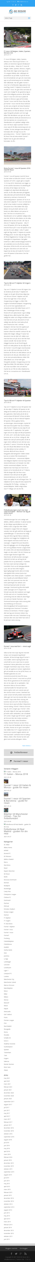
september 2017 (9, 1101)
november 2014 (9, 1201)
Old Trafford (8, 1014)
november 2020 (9, 1096)
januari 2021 (8, 1090)
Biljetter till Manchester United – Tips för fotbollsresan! (16, 816)
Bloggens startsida (11, 1248)
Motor (6, 1006)
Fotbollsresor (21, 752)
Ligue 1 (6, 970)
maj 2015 (7, 1183)
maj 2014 (7, 1216)
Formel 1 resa (8, 929)
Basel (5, 868)
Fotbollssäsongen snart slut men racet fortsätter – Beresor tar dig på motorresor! (17, 511)
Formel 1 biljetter (9, 927)
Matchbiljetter (8, 988)
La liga (6, 959)
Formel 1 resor (20, 761)
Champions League (10, 894)
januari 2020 (8, 1099)
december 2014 (9, 1198)
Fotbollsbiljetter (9, 941)
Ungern (6, 1058)
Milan (5, 994)
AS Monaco (7, 856)
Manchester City (9, 979)
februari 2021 (8, 1087)
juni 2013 (7, 1239)
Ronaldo (6, 1035)
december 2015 (9, 1163)
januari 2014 (8, 1227)
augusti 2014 (8, 1210)
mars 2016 (7, 1154)
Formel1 (6, 935)
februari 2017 (8, 1122)
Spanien (6, 1049)
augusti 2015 (8, 1175)
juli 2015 (6, 1178)
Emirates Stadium (9, 909)
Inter (5, 953)
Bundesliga (7, 888)
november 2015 (9, 1166)
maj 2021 (7, 1078)
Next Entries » (26, 746)
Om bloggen (24, 1248)
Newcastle (7, 1011)
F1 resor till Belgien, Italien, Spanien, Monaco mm (17, 52)
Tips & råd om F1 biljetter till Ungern (17, 283)
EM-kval (6, 906)
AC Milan (6, 845)
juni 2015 (7, 1181)
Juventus (6, 956)
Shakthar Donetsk (9, 1044)
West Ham (7, 1067)
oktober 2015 (8, 1169)
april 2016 (7, 1151)
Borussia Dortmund (10, 880)
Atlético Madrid (8, 859)
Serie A (6, 1041)
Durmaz (6, 903)
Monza (6, 1000)
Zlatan (6, 1070)
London (6, 976)
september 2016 (9, 1137)
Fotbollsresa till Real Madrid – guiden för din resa (16, 831)
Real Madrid (7, 1026)
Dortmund (7, 900)
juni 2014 (7, 1213)
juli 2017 (6, 1107)
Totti (5, 1055)
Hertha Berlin (8, 950)
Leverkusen (7, 968)
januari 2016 (8, 1160)
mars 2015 (7, 1189)
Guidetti (6, 947)
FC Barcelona (8, 924)
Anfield (6, 850)
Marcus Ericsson (9, 985)
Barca (6, 862)
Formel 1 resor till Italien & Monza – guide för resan (17, 786)
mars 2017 (7, 1119)
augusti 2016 (8, 1140)
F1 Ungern (7, 921)
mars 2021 (7, 1084)
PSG (5, 1023)
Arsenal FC (7, 853)
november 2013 (9, 1233)
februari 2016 (8, 1157)
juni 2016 (7, 1145)
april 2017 (7, 1116)
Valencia (6, 1061)
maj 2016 (7, 1148)
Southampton (8, 1047)
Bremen (6, 883)
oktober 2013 (8, 1236)
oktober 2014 (8, 1204)
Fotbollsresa (8, 944)
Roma (6, 1032)
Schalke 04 (7, 1038)
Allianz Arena (8, 847)
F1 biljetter (7, 918)
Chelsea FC (7, 897)
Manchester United (10, 982)
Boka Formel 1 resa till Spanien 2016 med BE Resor (17, 169)
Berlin (5, 877)
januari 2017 (8, 1125)
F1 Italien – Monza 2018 (16, 774)
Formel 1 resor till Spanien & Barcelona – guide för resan (17, 800)
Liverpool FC (8, 973)
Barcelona (7, 865)
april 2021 (7, 1081)
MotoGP (6, 1003)
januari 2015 (8, 1195)
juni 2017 (7, 1110)
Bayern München (9, 871)
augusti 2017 (8, 1104)
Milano (6, 997)
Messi (6, 991)
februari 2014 (8, 1225)
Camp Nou (7, 891)
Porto (5, 1017)
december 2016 (9, 1128)
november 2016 (9, 1131)
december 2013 (9, 1230)
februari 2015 (8, 1192)
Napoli (6, 1009)
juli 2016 (6, 1142)
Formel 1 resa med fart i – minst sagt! (17, 646)
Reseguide (7, 1029)
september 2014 (9, 1207)
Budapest (7, 886)
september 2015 (9, 1172)
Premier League (9, 1020)
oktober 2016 (8, 1134)
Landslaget (7, 962)
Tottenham (7, 1052)
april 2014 (7, 1219)
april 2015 (7, 1186)
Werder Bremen (9, 1064)
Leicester (7, 965)
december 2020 (9, 1093)
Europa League (8, 912)
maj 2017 (7, 1113)
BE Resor (7, 874)
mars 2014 (7, 1222)
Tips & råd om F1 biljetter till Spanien (17, 400)
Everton (6, 915)
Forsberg (7, 938)
